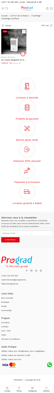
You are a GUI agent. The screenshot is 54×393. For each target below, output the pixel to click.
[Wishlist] (24, 31)
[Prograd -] (27, 8)
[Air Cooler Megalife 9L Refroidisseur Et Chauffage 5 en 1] (13, 41)
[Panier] (51, 8)
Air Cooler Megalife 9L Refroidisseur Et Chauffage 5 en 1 (13, 60)
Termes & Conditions (10, 339)
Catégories (32, 391)
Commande (6, 310)
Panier (4, 306)
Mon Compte (7, 298)
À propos (5, 322)
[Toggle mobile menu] (3, 8)
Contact (4, 327)
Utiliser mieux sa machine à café (15, 355)
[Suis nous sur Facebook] (27, 271)
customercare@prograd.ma (13, 280)
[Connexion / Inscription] (47, 8)
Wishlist (46, 391)
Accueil (4, 16)
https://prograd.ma (9, 284)
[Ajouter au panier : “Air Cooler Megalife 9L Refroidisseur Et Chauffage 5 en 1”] (23, 54)
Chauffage (35, 16)
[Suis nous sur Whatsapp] (41, 270)
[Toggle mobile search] (6, 8)
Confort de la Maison (19, 16)
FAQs (3, 335)
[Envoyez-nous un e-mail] (31, 270)
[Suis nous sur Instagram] (36, 270)
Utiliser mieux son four (11, 359)
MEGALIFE (11, 57)
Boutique (5, 302)
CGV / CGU (6, 331)
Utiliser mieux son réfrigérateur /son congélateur (23, 351)
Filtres (7, 25)
